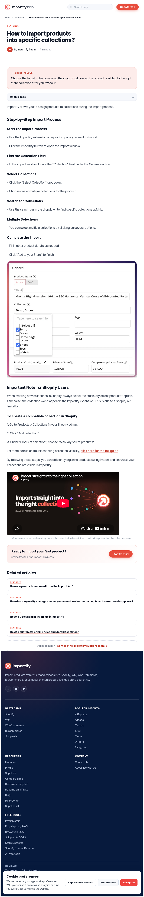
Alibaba (79, 719)
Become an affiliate (16, 789)
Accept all (129, 882)
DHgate (79, 741)
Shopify (9, 714)
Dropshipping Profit (16, 826)
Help (7, 17)
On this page (18, 96)
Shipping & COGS (15, 837)
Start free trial (121, 554)
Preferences (108, 882)
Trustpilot (11, 870)
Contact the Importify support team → (82, 645)
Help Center (12, 800)
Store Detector (14, 842)
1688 (78, 731)
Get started (127, 6)
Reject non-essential (80, 882)
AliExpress (81, 714)
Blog (8, 795)
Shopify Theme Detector (20, 848)
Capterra (34, 870)
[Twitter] (24, 689)
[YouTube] (16, 689)
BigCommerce (13, 731)
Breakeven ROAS (15, 832)
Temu (78, 736)
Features (19, 17)
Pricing (9, 767)
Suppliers (10, 773)
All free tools (12, 853)
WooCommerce (14, 725)
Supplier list (12, 806)
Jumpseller (11, 736)
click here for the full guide (99, 451)
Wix (7, 719)
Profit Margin (12, 821)
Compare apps (14, 778)
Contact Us (81, 762)
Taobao (79, 725)
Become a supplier (16, 784)
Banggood (81, 747)
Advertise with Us (85, 767)
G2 (23, 870)
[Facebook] (8, 689)
